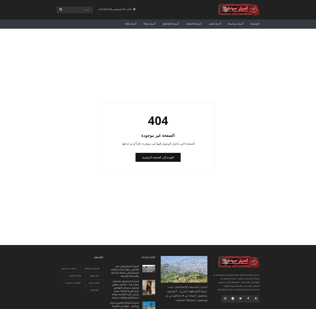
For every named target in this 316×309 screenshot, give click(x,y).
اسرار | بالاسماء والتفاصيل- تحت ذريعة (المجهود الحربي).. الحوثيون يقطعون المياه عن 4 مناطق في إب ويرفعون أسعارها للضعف (186, 294)
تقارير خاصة (94, 283)
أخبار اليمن (94, 276)
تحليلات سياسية (69, 269)
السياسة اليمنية (92, 269)
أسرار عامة (130, 24)
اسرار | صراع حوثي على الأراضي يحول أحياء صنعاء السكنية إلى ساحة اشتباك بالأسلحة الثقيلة (125, 271)
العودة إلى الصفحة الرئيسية (158, 157)
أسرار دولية (149, 24)
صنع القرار (94, 290)
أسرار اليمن (215, 24)
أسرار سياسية (235, 24)
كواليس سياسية (73, 283)
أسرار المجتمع (170, 24)
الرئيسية (255, 24)
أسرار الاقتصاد (193, 24)
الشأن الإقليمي (75, 276)
